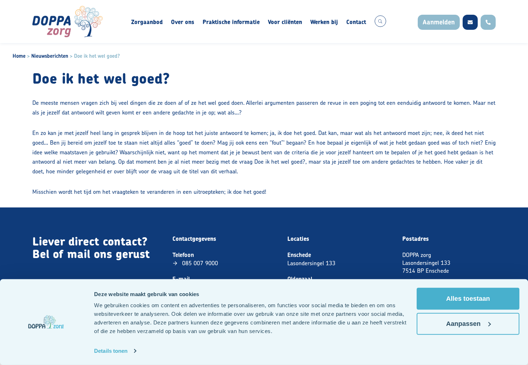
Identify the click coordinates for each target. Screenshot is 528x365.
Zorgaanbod (147, 22)
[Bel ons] (488, 22)
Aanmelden (439, 22)
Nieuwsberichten (49, 56)
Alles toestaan (468, 298)
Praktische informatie (231, 22)
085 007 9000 (200, 263)
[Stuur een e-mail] (470, 22)
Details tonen (111, 351)
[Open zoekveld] (380, 21)
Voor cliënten (285, 22)
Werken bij (324, 22)
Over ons (182, 22)
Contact (356, 22)
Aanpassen (463, 323)
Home (19, 56)
